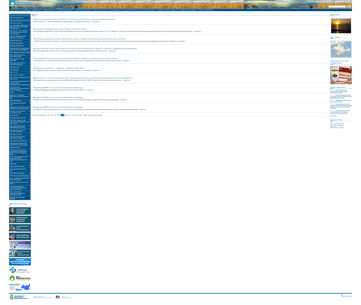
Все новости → (333, 115)
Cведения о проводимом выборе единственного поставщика (18, 37)
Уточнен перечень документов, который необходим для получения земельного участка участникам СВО (340, 112)
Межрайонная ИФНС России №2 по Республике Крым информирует (58, 88)
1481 (48, 115)
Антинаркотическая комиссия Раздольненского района (17, 130)
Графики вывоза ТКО (163, 10)
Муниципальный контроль (17, 45)
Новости (18, 10)
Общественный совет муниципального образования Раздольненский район (19, 49)
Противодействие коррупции (17, 173)
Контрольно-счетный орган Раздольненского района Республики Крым (19, 96)
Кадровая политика (15, 147)
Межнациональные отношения (18, 118)
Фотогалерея (334, 14)
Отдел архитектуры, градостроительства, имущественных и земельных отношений (20, 88)
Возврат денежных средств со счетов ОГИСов (19, 183)
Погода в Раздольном (337, 124)
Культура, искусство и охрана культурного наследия (17, 112)
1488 (73, 115)
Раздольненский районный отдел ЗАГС (18, 169)
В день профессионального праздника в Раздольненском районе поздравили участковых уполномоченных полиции (75, 58)
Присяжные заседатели (16, 134)
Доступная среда (14, 115)
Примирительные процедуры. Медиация (17, 198)
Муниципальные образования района (19, 15)
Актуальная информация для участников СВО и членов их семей (124, 10)
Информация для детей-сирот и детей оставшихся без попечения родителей (19, 108)
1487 (69, 115)
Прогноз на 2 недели (337, 127)
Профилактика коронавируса (188, 10)
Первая (35, 115)
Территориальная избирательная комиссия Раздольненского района (18, 144)
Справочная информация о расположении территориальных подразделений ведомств (18, 188)
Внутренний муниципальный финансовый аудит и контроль (17, 126)
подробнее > (96, 21)
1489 (76, 115)
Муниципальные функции (16, 43)
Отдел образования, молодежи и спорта (18, 104)
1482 (51, 115)
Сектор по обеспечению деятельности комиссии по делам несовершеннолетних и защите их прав (20, 83)
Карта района (335, 37)
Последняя (98, 115)
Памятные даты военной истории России (339, 62)
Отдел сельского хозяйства (16, 75)
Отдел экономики (14, 69)
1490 (80, 115)
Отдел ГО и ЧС (14, 72)
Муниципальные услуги (16, 40)
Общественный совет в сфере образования (17, 59)
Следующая (91, 115)
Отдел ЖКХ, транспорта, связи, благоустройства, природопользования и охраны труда (20, 122)
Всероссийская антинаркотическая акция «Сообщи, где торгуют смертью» (60, 29)
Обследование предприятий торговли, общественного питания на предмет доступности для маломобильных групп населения (79, 39)
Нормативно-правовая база (17, 17)
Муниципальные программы (65, 10)
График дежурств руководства (83, 10)
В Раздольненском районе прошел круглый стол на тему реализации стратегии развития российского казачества (74, 19)
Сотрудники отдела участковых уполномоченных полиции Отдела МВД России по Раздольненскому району (18, 152)
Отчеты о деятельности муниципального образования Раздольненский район (17, 193)
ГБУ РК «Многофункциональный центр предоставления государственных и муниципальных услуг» (19, 159)
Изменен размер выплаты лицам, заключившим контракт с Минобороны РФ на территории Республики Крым (341, 96)
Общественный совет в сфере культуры (20, 52)
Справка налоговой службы (17, 166)
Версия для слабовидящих (206, 10)
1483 (55, 115)
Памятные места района (149, 10)
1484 (58, 115)
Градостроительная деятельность (18, 140)
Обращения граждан (49, 10)
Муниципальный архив (16, 100)
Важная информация (337, 87)
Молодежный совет (14, 67)
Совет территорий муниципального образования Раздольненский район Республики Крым (19, 27)
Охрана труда (13, 163)
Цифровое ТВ (174, 10)
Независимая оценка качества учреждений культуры (17, 55)
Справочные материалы (16, 22)
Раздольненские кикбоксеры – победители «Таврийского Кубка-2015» (58, 68)
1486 (66, 115)
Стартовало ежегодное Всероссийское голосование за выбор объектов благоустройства (339, 91)
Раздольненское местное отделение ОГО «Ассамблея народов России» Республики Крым (18, 32)
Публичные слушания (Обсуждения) (19, 175)
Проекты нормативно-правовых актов (19, 20)
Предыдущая (42, 115)
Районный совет (37, 10)
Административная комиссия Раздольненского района (17, 137)
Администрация (26, 10)
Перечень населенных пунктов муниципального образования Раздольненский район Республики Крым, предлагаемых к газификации (341, 106)
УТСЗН (12, 92)
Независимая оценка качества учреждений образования (17, 63)
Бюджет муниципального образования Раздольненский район (19, 179)
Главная (12, 10)
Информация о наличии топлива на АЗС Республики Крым (340, 101)
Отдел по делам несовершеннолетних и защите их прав (20, 78)
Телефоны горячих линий (99, 10)
